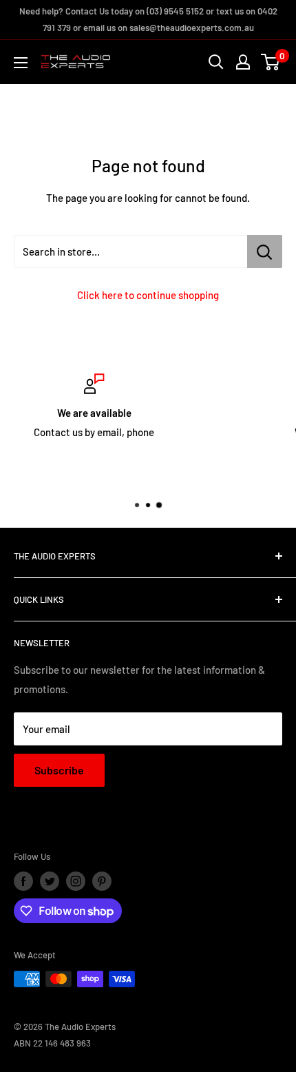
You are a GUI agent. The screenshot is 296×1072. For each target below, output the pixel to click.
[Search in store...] (264, 251)
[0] (270, 62)
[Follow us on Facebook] (23, 881)
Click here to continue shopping (148, 295)
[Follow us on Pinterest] (102, 881)
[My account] (243, 62)
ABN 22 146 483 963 (52, 1043)
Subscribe (59, 769)
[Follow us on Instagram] (75, 881)
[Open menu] (21, 62)
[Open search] (216, 62)
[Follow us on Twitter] (49, 881)
